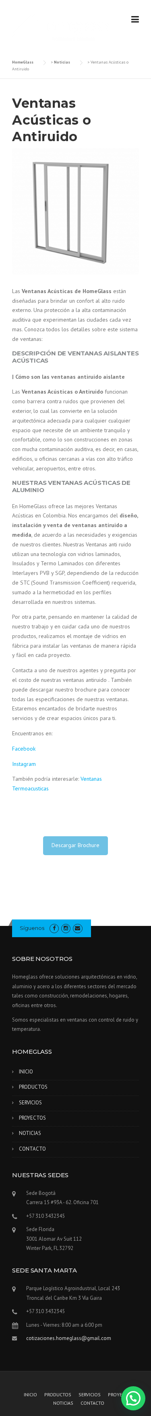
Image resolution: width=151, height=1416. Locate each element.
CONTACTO (32, 1148)
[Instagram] (65, 928)
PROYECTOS (32, 1117)
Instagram (24, 764)
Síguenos (32, 928)
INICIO (26, 1071)
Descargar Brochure (75, 845)
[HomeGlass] (60, 27)
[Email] (77, 928)
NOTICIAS (30, 1133)
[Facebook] (54, 928)
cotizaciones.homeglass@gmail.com (68, 1338)
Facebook (23, 748)
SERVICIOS (30, 1102)
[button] (133, 1398)
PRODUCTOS (33, 1087)
